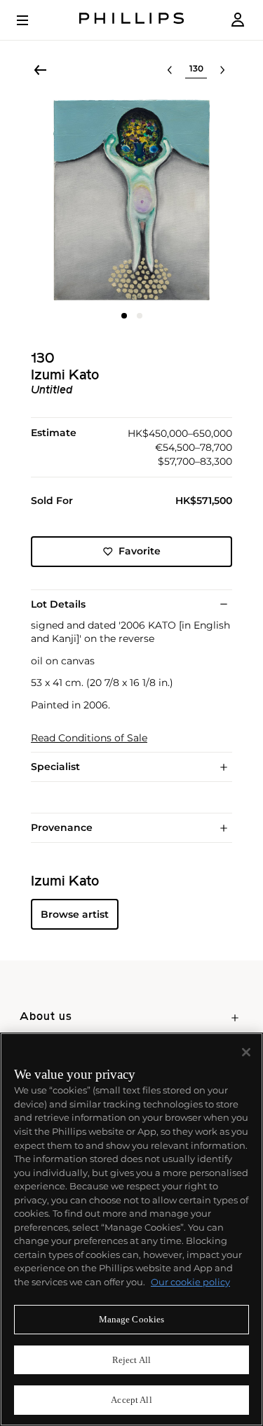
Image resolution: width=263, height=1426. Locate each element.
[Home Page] (131, 20)
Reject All (131, 1360)
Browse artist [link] (75, 914)
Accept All (131, 1399)
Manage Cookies (132, 1319)
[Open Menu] (32, 20)
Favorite (140, 551)
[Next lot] (222, 70)
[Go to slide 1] (124, 315)
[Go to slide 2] (139, 315)
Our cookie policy (190, 1281)
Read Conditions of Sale (89, 738)
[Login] (237, 20)
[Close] (246, 1052)
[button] (131, 199)
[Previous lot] (170, 70)
